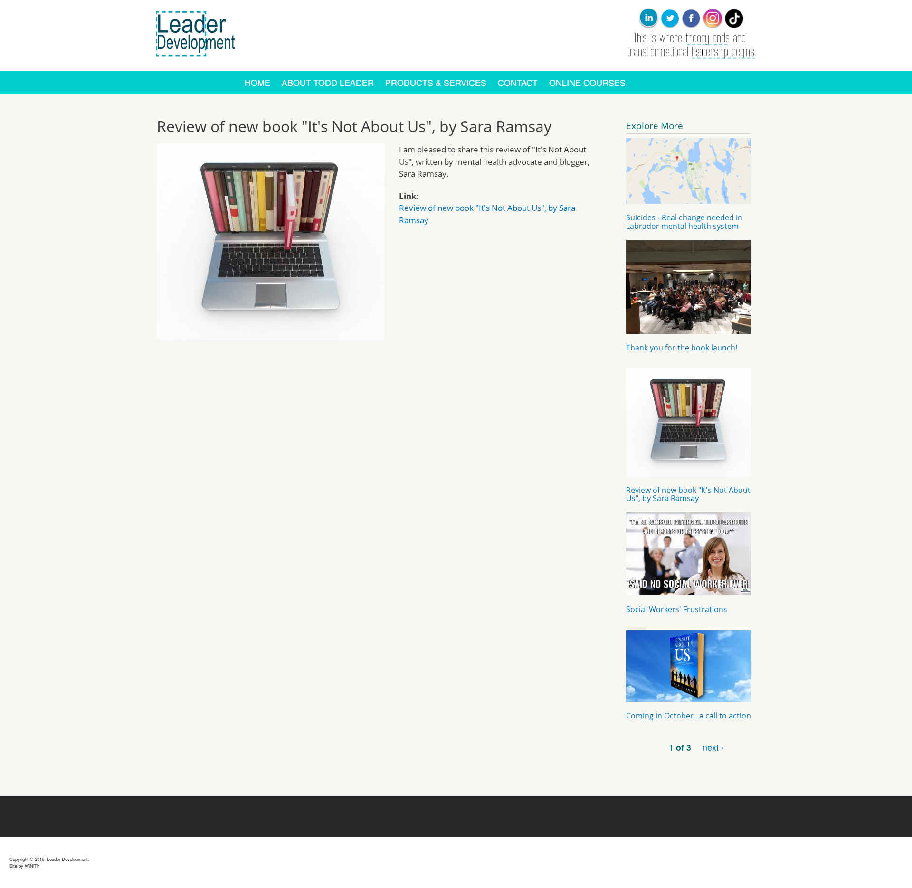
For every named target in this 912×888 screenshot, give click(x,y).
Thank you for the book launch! (681, 347)
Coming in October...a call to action (688, 715)
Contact (518, 82)
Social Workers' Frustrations (676, 609)
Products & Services (435, 82)
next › (713, 747)
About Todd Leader (328, 82)
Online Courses (587, 82)
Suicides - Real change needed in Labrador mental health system (684, 221)
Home (257, 82)
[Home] (197, 63)
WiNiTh (32, 865)
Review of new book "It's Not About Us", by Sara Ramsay (688, 494)
